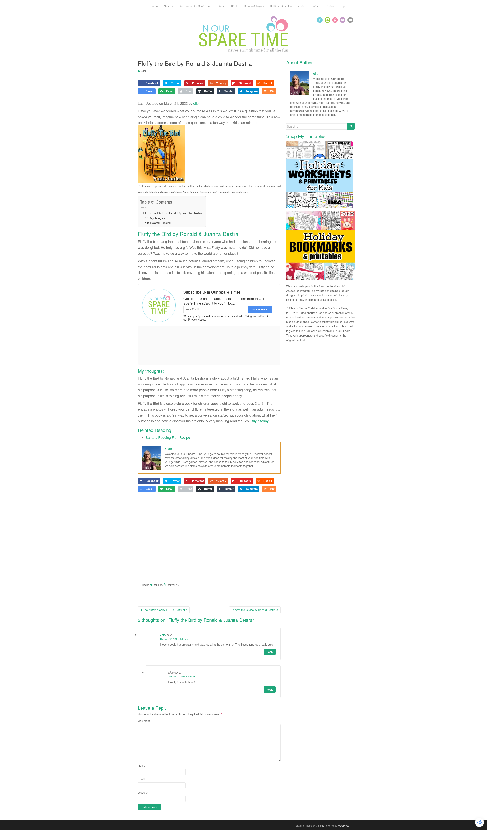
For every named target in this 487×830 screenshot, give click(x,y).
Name (142, 765)
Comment (144, 721)
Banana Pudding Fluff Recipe (168, 437)
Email (142, 779)
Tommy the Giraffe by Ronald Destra (254, 610)
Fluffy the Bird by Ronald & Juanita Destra (172, 213)
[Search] (351, 126)
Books (145, 585)
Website (143, 792)
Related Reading (160, 223)
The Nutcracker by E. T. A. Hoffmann (164, 610)
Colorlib (320, 825)
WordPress (343, 825)
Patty (163, 635)
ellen (143, 71)
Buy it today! (260, 420)
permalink (173, 585)
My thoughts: (158, 218)
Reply (269, 652)
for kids (158, 585)
